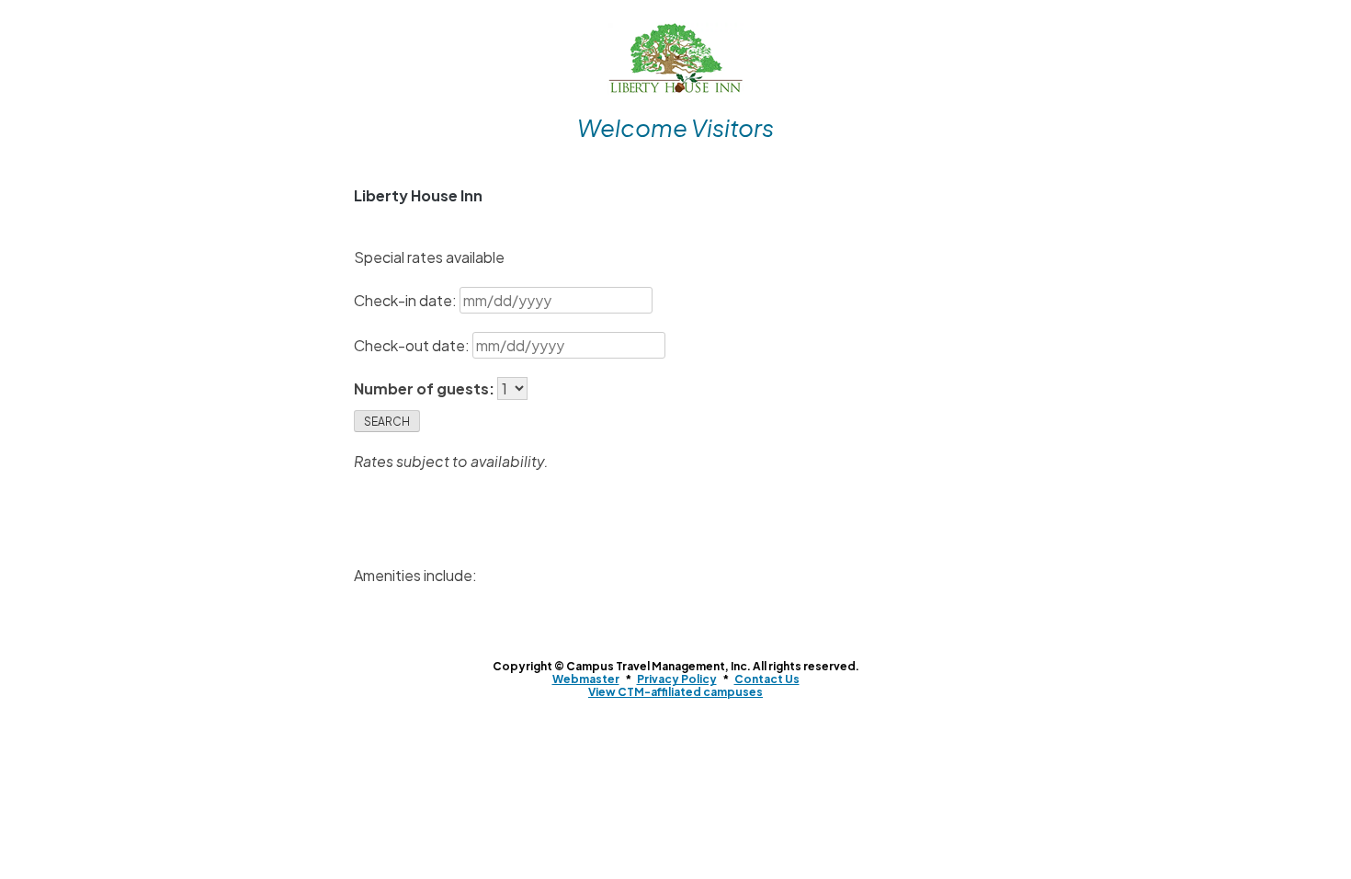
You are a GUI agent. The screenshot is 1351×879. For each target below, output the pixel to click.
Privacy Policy (677, 679)
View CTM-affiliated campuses (675, 692)
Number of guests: (425, 388)
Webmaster (585, 679)
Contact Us (767, 679)
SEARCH (387, 421)
